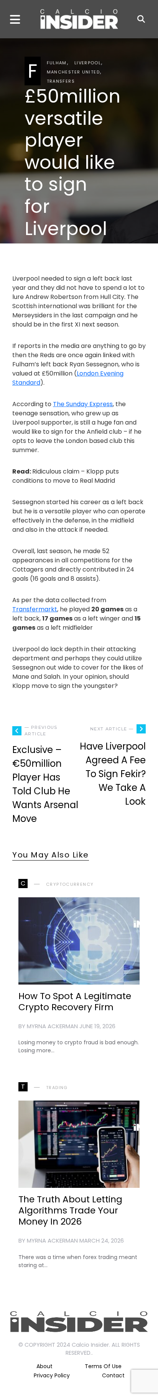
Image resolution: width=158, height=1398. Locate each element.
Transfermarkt (34, 609)
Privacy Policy (52, 1375)
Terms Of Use (103, 1366)
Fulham (57, 63)
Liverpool (87, 63)
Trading (57, 1087)
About (44, 1366)
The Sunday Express (83, 404)
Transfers (61, 81)
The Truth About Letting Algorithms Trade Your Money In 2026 (70, 1210)
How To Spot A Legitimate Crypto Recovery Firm (74, 1001)
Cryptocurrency (70, 884)
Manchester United (73, 72)
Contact (113, 1375)
